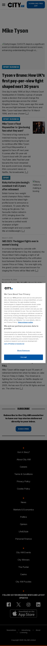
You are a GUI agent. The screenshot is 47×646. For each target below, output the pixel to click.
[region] (23, 323)
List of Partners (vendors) (14, 344)
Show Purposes (23, 351)
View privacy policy (25, 322)
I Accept (23, 357)
